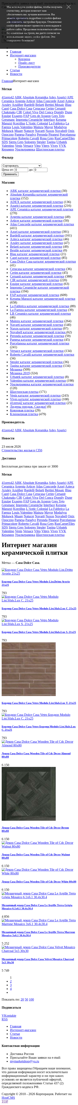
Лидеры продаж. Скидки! (28, 406)
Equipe (6, 116)
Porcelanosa (68, 134)
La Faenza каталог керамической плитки (38, 310)
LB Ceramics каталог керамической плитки (40, 313)
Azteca (69, 101)
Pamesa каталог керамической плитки (36, 339)
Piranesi (53, 134)
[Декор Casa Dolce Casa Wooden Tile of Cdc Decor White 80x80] (39, 873)
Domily (59, 112)
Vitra (37, 145)
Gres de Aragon (40, 116)
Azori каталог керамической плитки (35, 231)
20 (22, 999)
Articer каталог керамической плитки (36, 220)
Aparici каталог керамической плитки (36, 205)
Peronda (42, 134)
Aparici (61, 97)
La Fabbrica (57, 123)
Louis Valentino (22, 127)
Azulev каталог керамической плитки (36, 243)
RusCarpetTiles (64, 138)
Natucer (29, 131)
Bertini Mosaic (54, 104)
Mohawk (8, 131)
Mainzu (38, 127)
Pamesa (20, 134)
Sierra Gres (16, 142)
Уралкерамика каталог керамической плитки (42, 384)
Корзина (24, 59)
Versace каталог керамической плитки (37, 351)
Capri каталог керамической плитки (35, 258)
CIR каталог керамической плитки (34, 280)
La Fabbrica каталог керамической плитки (39, 306)
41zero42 (8, 97)
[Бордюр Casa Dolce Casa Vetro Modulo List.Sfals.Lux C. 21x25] (39, 600)
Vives (54, 145)
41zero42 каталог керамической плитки (38, 403)
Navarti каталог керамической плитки (36, 324)
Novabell (61, 131)
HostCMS (8, 1097)
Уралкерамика (25, 149)
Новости (16, 74)
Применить (10, 174)
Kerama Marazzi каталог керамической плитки (42, 298)
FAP (26, 116)
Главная (15, 51)
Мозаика (16, 369)
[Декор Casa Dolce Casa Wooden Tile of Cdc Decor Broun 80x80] (29, 819)
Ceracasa (39, 108)
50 (26, 999)
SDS (5, 142)
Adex (52, 97)
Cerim (50, 108)
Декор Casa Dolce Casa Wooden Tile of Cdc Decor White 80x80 (39, 881)
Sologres (30, 142)
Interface (49, 119)
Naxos (50, 131)
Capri (5, 108)
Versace (28, 145)
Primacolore (9, 138)
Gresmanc (8, 119)
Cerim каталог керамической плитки (36, 272)
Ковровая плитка (22, 410)
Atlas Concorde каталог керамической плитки (42, 224)
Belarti (39, 104)
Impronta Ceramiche (29, 119)
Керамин (8, 149)
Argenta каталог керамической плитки (37, 217)
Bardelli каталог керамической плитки (37, 235)
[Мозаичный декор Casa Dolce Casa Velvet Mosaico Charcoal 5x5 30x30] (39, 951)
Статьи (15, 70)
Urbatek (61, 142)
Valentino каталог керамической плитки (38, 380)
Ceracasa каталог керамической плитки (37, 269)
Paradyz (30, 134)
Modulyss (60, 127)
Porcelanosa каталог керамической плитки (39, 343)
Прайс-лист (26, 63)
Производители (29, 66)
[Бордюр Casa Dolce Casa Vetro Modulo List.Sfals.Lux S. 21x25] (39, 624)
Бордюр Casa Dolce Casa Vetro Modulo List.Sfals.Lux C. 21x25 (39, 608)
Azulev (6, 104)
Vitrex (45, 145)
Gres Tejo (58, 116)
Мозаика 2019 (20, 373)
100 (31, 999)
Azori (60, 101)
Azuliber (17, 104)
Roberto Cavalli (28, 138)
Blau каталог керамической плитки (35, 254)
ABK (18, 97)
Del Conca (46, 112)
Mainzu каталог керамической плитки (36, 321)
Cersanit (60, 108)
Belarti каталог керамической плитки (36, 246)
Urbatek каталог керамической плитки (37, 377)
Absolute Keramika (35, 97)
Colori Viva (30, 112)
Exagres (17, 116)
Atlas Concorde (46, 101)
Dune (68, 112)
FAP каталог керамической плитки (34, 295)
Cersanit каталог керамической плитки (37, 276)
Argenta (20, 101)
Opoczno (8, 134)
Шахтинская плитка (50, 149)
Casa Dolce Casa (21, 108)
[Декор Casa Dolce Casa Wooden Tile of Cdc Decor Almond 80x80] (39, 745)
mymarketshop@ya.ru (24, 1061)
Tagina (51, 142)
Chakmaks (9, 112)
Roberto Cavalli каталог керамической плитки (42, 354)
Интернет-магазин (23, 55)
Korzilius (19, 123)
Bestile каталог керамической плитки (36, 250)
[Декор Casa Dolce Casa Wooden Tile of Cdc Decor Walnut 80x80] (39, 846)
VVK (62, 145)
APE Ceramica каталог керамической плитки (41, 209)
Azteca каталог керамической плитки (36, 239)
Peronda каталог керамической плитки (37, 336)
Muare (18, 131)
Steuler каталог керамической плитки (36, 362)
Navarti (40, 131)
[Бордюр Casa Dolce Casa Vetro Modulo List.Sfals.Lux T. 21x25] (29, 695)
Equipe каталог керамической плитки (36, 284)
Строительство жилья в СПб (22, 450)
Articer (30, 101)
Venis (18, 145)
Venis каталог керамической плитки (35, 395)
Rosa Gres (47, 138)
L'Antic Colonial (37, 123)
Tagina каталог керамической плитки (36, 365)
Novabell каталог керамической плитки (38, 332)
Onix (71, 131)
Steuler (41, 142)
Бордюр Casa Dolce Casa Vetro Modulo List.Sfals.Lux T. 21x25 (39, 702)
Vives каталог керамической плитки (35, 399)
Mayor (48, 127)
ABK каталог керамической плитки (36, 191)
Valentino (8, 145)
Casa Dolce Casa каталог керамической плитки (43, 261)
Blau (68, 104)
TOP (5, 1101)
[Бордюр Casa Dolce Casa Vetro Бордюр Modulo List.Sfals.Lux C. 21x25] (39, 718)
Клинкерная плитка (24, 414)
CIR (19, 112)
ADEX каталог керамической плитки (36, 202)
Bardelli (29, 104)
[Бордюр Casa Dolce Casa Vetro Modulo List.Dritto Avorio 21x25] (39, 573)
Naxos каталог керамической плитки (36, 328)
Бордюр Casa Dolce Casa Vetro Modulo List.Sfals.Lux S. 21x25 (39, 632)
